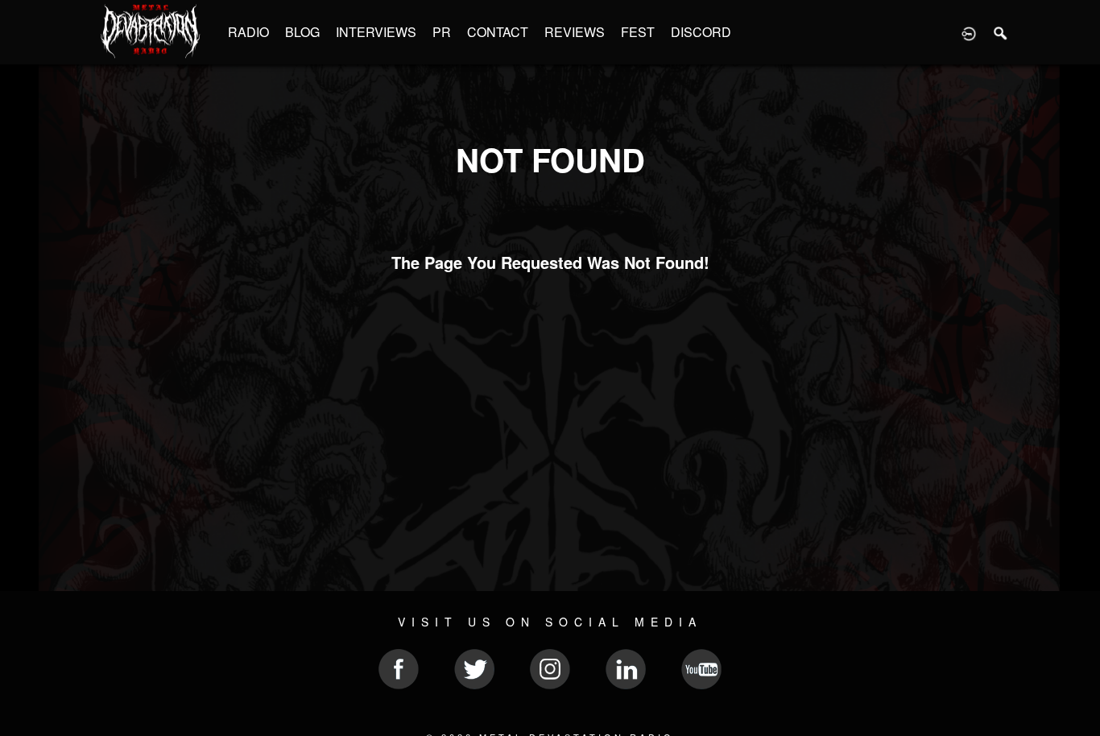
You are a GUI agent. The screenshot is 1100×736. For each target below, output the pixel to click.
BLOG (302, 32)
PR (441, 32)
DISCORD (701, 32)
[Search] (1001, 32)
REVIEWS (574, 32)
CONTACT (497, 32)
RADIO (248, 32)
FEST (638, 32)
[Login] (969, 32)
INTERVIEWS (376, 32)
